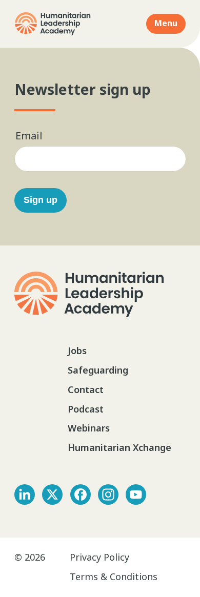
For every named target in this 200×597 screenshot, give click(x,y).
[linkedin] (24, 494)
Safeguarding (98, 370)
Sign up (40, 200)
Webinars (89, 428)
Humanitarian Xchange (119, 447)
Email (29, 135)
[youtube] (136, 494)
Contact (86, 389)
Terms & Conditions (113, 576)
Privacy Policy (99, 557)
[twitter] (52, 494)
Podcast (86, 409)
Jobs (77, 350)
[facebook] (80, 494)
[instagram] (108, 494)
